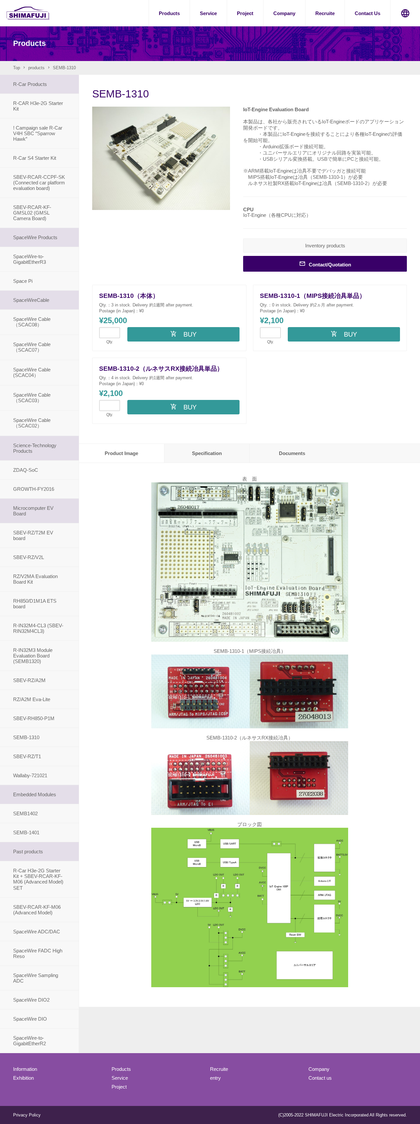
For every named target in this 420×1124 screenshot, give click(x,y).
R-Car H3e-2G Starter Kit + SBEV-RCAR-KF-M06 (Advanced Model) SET (40, 879)
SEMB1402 (25, 813)
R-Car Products (30, 84)
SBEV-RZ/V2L (28, 557)
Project (245, 13)
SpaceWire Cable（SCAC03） (32, 397)
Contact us (320, 1078)
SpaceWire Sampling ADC (35, 978)
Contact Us (367, 13)
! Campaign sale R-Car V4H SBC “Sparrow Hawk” (37, 133)
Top (16, 67)
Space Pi (22, 281)
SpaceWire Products (35, 237)
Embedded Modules (34, 794)
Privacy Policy (27, 1115)
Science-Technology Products (34, 448)
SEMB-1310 (26, 737)
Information (25, 1069)
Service (208, 13)
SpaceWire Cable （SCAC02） (32, 422)
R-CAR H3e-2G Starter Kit (38, 106)
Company (284, 13)
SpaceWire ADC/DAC (36, 931)
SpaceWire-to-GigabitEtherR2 (29, 1040)
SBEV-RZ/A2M (29, 680)
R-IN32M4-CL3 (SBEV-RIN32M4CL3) (38, 628)
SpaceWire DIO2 (31, 1000)
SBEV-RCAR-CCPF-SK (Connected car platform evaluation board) (39, 182)
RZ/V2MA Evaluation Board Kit (35, 579)
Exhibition (23, 1078)
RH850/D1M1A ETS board (34, 603)
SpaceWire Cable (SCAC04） (32, 372)
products (36, 67)
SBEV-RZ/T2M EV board (33, 535)
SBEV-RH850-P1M (33, 718)
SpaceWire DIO (30, 1019)
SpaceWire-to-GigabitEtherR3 (29, 259)
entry (215, 1078)
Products (169, 13)
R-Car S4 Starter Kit (34, 158)
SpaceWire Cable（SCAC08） (32, 321)
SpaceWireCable (31, 300)
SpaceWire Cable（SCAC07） (32, 347)
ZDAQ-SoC (25, 470)
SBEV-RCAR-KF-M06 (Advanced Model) (37, 909)
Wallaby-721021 (30, 775)
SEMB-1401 (26, 832)
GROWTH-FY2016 (33, 489)
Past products (28, 851)
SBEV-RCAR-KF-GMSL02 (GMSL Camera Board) (32, 212)
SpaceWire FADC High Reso (37, 953)
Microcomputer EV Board (33, 510)
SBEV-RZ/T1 (27, 756)
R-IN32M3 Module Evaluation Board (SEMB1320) (32, 655)
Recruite (325, 13)
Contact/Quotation (330, 264)
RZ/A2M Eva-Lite (31, 699)
